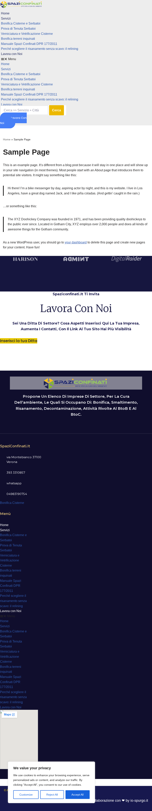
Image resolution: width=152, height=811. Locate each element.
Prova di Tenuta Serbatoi (18, 28)
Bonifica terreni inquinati (18, 38)
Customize (26, 794)
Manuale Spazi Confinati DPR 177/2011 (29, 43)
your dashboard (76, 242)
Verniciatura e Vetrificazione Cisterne (27, 33)
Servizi (6, 18)
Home (5, 13)
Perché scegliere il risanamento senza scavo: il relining (39, 48)
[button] (55, 59)
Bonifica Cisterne (12, 502)
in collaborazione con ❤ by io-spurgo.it (117, 800)
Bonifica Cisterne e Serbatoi (20, 23)
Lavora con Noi (11, 54)
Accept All (77, 794)
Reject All (52, 794)
